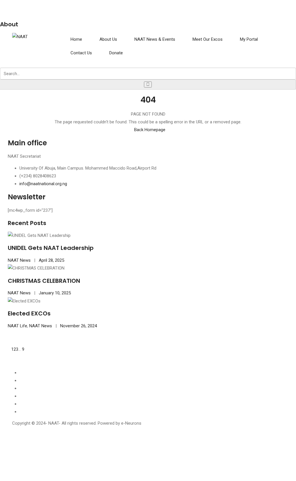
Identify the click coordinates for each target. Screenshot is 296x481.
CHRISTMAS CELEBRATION (44, 281)
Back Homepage (149, 129)
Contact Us (81, 52)
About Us (108, 39)
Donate (116, 52)
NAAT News (19, 260)
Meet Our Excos (208, 39)
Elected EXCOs (29, 313)
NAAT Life (17, 325)
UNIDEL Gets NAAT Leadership (51, 248)
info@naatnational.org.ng (43, 183)
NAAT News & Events (154, 39)
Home (76, 39)
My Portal (249, 39)
